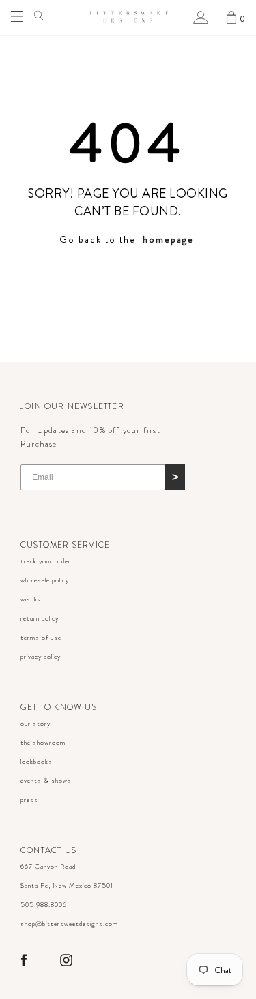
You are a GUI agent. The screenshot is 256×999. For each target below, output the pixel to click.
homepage (168, 239)
